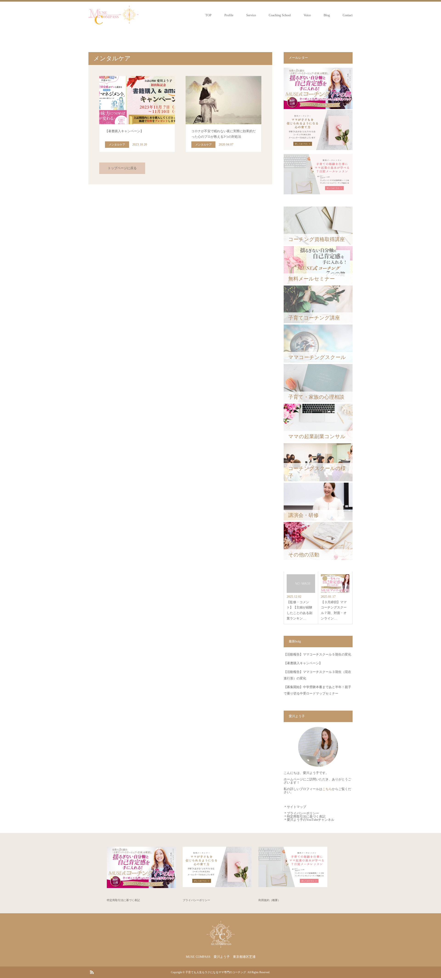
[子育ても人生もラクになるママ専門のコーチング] (113, 15)
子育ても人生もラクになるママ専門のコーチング (215, 972)
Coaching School (280, 15)
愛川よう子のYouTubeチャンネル (310, 819)
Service (251, 15)
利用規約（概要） (269, 900)
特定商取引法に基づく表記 (306, 816)
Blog (327, 15)
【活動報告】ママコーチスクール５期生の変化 (317, 654)
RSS (91, 972)
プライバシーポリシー (303, 813)
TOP (208, 15)
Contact (348, 15)
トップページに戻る (122, 168)
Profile (228, 15)
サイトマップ (296, 807)
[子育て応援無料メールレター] (318, 108)
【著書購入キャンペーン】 (303, 663)
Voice (307, 15)
